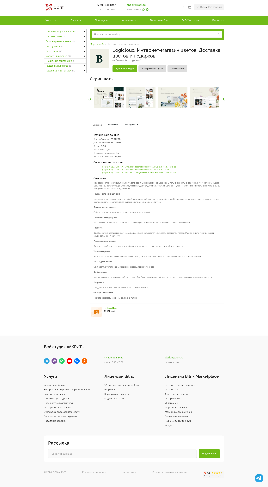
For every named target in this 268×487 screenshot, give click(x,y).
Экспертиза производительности (62, 412)
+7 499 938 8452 (106, 4)
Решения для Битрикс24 (60, 70)
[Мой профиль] (197, 7)
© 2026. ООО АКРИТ (55, 472)
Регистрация (215, 7)
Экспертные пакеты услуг (57, 407)
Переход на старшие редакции (60, 416)
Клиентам (128, 20)
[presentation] (90, 99)
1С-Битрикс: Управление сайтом (121, 385)
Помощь (100, 20)
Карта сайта (129, 472)
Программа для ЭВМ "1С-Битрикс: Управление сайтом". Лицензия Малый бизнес (138, 167)
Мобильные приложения (60, 61)
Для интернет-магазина (60, 41)
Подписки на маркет (115, 398)
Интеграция (54, 51)
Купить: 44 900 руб (125, 68)
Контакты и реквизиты (94, 472)
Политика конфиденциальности (169, 472)
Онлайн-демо (177, 68)
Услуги (74, 20)
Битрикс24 (110, 389)
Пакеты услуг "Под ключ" (57, 398)
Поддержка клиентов (58, 65)
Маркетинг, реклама (58, 56)
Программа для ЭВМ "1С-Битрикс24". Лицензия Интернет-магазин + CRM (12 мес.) (139, 173)
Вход (203, 7)
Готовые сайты (55, 36)
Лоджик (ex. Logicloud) (128, 60)
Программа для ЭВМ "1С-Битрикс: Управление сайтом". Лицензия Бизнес (135, 170)
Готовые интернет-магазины (62, 31)
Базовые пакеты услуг (56, 394)
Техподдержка (131, 124)
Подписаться (209, 453)
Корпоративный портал (117, 394)
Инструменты (55, 46)
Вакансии (218, 20)
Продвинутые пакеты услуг (58, 403)
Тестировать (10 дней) (152, 68)
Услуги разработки (54, 385)
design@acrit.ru (136, 4)
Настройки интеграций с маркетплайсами (67, 389)
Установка (113, 124)
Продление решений (55, 421)
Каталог (48, 20)
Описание (97, 125)
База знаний (157, 20)
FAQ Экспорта (190, 20)
